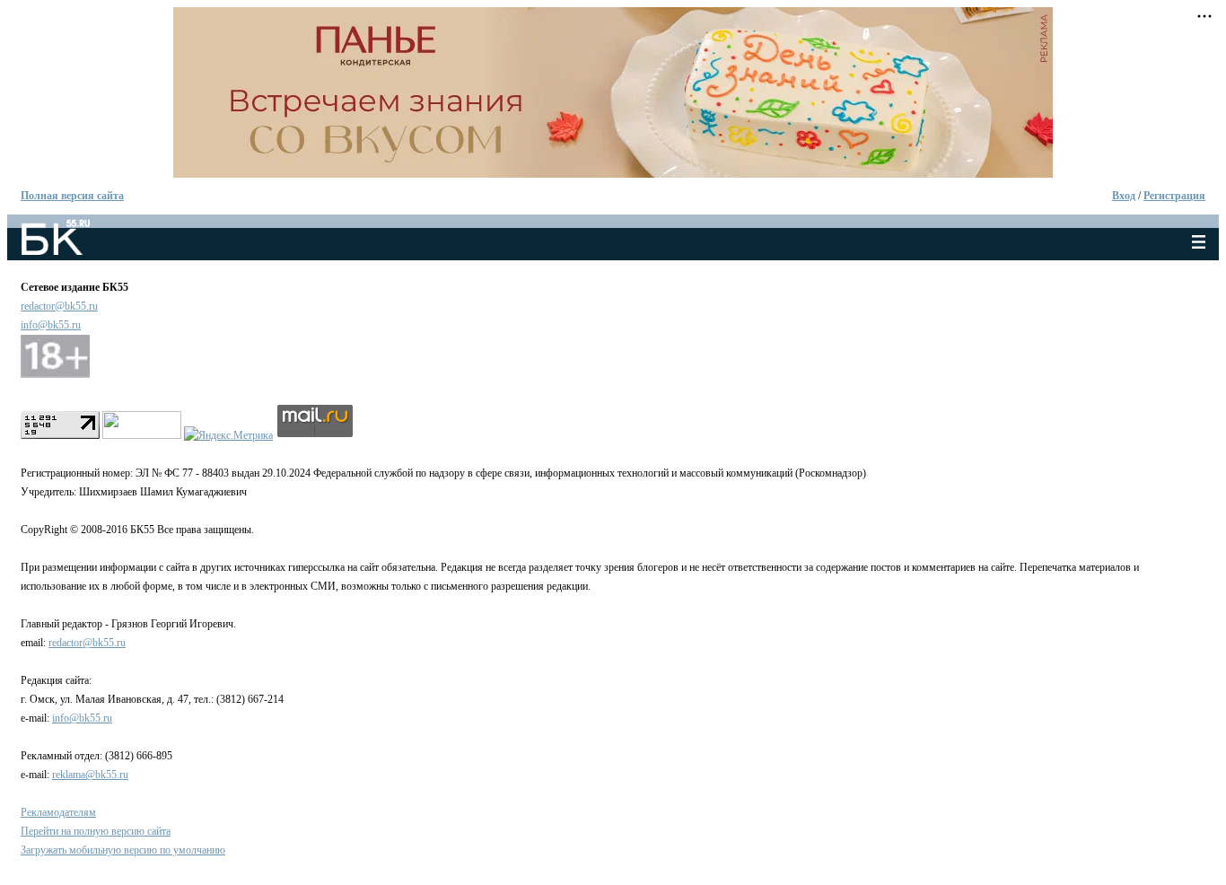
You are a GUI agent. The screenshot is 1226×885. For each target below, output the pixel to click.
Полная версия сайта (72, 195)
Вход (1123, 195)
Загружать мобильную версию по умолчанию (123, 850)
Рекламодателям (58, 812)
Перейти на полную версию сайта (96, 831)
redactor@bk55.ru (59, 306)
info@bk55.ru (51, 325)
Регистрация (1174, 195)
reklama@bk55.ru (90, 774)
